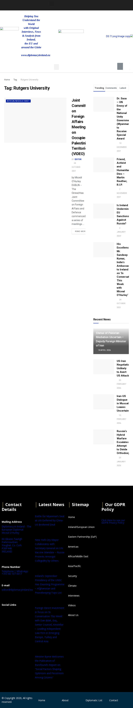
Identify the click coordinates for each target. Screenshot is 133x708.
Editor (78, 159)
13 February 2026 (121, 419)
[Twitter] (95, 4)
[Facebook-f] (86, 4)
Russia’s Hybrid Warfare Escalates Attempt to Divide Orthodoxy (123, 442)
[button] (51, 3)
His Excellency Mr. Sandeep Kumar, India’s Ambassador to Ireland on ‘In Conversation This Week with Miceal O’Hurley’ (125, 269)
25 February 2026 (121, 384)
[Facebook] (6, 613)
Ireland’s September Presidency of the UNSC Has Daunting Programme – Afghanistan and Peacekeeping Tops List (49, 584)
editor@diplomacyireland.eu (17, 589)
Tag (15, 79)
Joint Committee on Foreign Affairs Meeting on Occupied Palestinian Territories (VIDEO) (81, 127)
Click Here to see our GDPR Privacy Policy (113, 521)
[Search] (126, 66)
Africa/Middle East (18, 101)
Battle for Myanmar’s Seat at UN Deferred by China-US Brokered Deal (49, 520)
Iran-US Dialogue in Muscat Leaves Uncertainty (124, 403)
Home (7, 79)
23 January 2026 (121, 462)
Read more (81, 231)
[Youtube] (104, 4)
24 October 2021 (76, 167)
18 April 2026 (104, 350)
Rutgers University (29, 79)
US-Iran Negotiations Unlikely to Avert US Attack (124, 368)
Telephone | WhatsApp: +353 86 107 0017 (15, 572)
